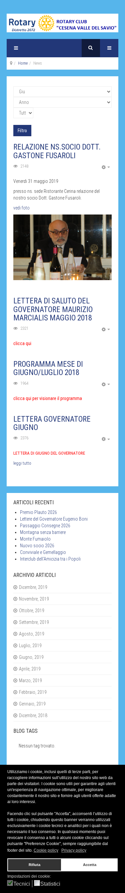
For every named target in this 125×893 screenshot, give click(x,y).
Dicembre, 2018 (33, 715)
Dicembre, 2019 (33, 587)
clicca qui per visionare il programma (47, 398)
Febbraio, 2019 (33, 692)
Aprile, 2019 (30, 668)
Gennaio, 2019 (32, 703)
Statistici (50, 884)
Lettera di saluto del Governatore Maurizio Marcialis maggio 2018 (53, 309)
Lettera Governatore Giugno (52, 423)
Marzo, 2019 (30, 680)
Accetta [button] (89, 865)
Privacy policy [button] (73, 850)
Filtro (22, 130)
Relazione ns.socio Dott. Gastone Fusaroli (57, 151)
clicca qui (22, 343)
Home (23, 63)
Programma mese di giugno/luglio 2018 (48, 368)
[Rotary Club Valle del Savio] (62, 23)
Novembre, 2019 (34, 599)
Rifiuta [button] (34, 865)
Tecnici (21, 884)
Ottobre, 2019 (31, 610)
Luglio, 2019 (30, 645)
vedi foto (21, 208)
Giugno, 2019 (31, 657)
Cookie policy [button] (46, 850)
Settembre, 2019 (34, 622)
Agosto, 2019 (31, 634)
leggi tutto (22, 463)
